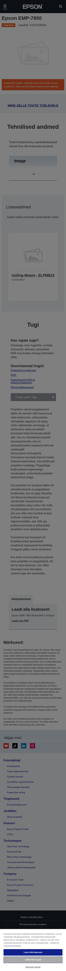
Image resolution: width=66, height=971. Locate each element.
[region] (33, 950)
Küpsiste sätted (33, 967)
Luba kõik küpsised (33, 952)
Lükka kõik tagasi (33, 960)
